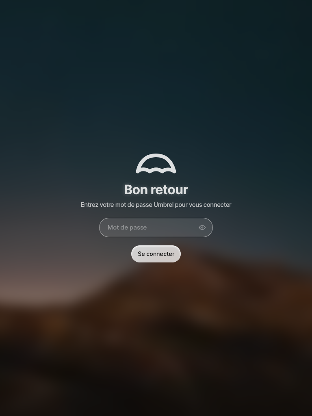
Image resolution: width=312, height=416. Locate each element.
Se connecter (156, 253)
